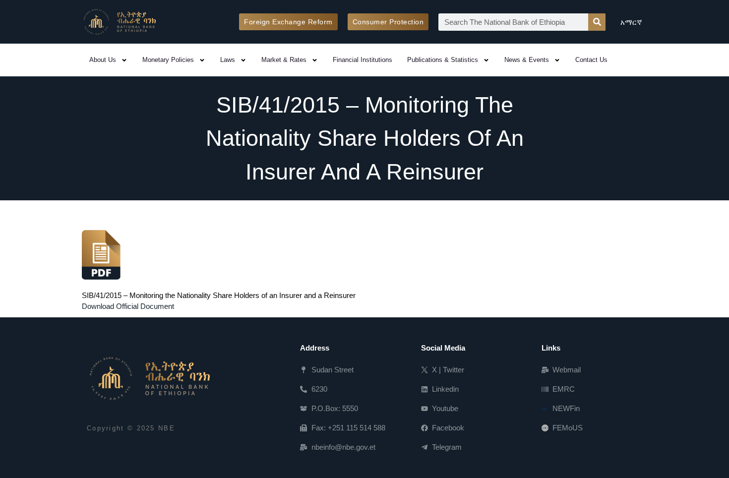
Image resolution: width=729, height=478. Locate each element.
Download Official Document (128, 306)
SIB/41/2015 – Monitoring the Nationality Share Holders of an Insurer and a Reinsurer (219, 295)
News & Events (526, 59)
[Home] (148, 378)
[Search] (597, 22)
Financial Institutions (362, 59)
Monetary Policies (168, 59)
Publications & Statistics (442, 59)
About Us (102, 59)
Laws (227, 59)
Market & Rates (283, 59)
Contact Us (591, 59)
